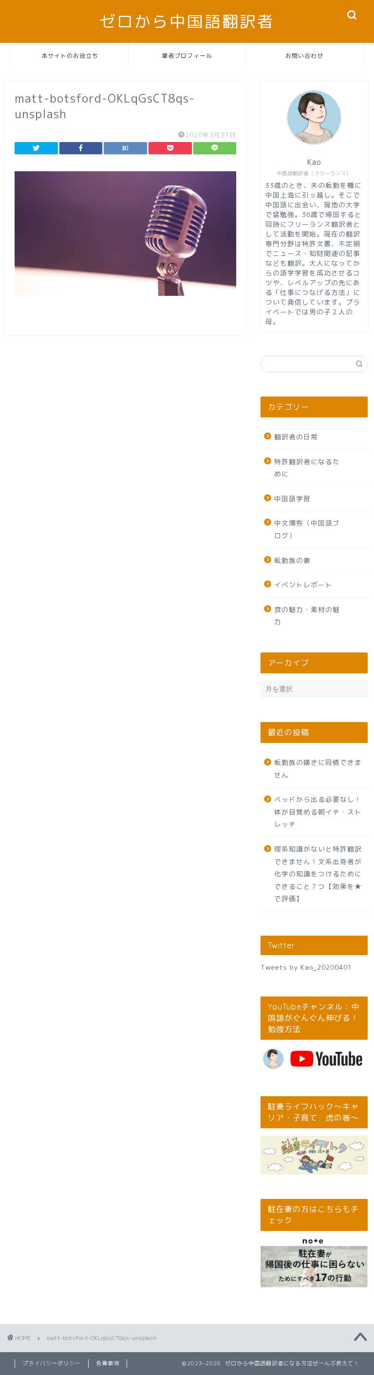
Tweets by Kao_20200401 (306, 967)
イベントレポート (303, 584)
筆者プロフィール (187, 55)
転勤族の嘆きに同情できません (318, 768)
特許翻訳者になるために (307, 468)
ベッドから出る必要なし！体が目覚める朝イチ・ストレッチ (318, 812)
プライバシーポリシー (51, 1363)
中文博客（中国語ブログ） (307, 529)
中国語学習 (292, 498)
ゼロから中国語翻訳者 (187, 21)
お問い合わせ (304, 55)
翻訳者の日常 (296, 436)
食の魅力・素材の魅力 (307, 616)
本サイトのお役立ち (69, 55)
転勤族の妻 (292, 560)
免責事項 (107, 1363)
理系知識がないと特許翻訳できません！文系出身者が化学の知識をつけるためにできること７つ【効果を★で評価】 (318, 873)
